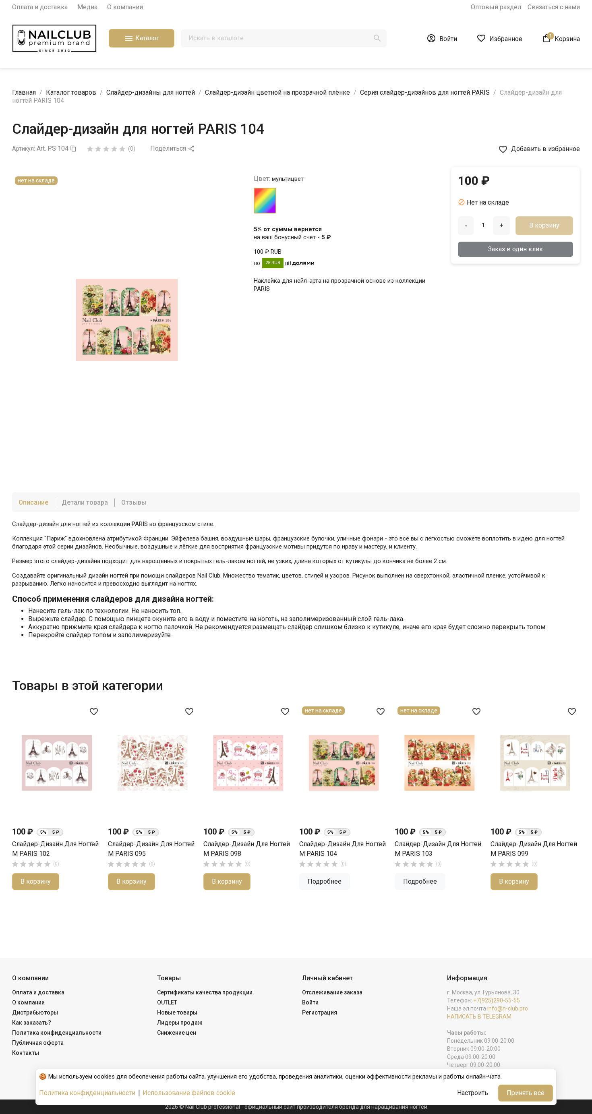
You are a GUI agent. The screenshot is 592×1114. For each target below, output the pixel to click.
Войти (310, 1002)
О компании (125, 7)
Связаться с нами (554, 7)
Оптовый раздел (496, 7)
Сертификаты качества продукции (205, 992)
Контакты (25, 1053)
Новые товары (177, 1012)
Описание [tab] (33, 502)
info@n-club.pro (507, 1008)
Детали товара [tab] (85, 502)
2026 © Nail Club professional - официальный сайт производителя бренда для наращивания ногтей (296, 1107)
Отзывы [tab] (134, 502)
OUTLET (167, 1002)
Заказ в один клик (515, 249)
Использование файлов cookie (189, 1093)
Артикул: (23, 148)
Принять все (525, 1093)
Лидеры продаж (180, 1022)
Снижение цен (176, 1032)
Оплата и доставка (40, 7)
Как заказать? (31, 1022)
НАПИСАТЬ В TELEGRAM (479, 1016)
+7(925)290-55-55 (496, 1000)
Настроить (472, 1093)
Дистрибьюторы (35, 1012)
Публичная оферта (38, 1042)
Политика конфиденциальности (56, 1032)
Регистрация (319, 1012)
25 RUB (272, 262)
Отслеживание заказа (332, 992)
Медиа (87, 7)
